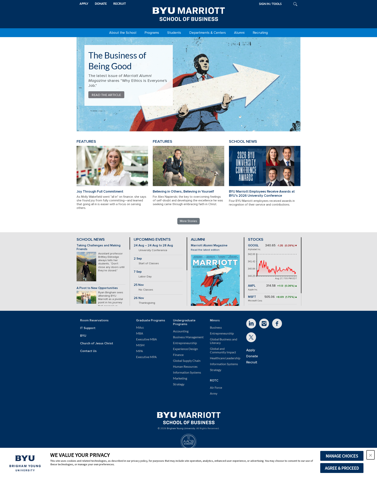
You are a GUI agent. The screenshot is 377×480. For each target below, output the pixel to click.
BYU (83, 336)
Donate (252, 356)
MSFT (252, 297)
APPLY (84, 3)
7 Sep (138, 272)
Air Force (216, 387)
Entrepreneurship (185, 343)
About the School (122, 33)
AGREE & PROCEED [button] (342, 468)
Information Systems (187, 372)
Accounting (180, 331)
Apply (250, 350)
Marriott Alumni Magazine (209, 245)
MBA (139, 333)
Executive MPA (146, 357)
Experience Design (185, 349)
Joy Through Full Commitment (100, 191)
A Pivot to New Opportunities (97, 288)
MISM (140, 345)
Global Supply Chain (186, 360)
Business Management (188, 337)
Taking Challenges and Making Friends (99, 247)
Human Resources (185, 366)
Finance (178, 355)
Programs (152, 33)
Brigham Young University (181, 428)
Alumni (239, 33)
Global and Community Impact (223, 350)
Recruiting (260, 33)
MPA (139, 351)
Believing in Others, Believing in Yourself (183, 191)
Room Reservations (94, 320)
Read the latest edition (205, 249)
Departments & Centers (207, 33)
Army (213, 393)
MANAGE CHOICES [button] (342, 456)
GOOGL (253, 245)
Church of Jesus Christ (96, 343)
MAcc (140, 327)
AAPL (251, 286)
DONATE (101, 3)
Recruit (251, 362)
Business (216, 327)
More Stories (188, 221)
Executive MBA (146, 339)
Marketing (180, 378)
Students (174, 33)
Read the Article (106, 95)
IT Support (87, 328)
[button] (370, 454)
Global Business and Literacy (223, 341)
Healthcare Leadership (225, 358)
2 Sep (138, 259)
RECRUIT (119, 3)
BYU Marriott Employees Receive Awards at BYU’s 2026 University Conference (262, 193)
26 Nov (139, 298)
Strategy (178, 384)
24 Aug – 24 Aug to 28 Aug (153, 245)
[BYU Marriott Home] (188, 13)
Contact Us (88, 351)
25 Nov (139, 285)
